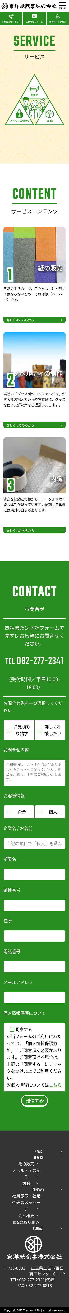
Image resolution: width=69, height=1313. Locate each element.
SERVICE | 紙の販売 (16, 229)
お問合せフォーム (34, 17)
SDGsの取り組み (26, 1223)
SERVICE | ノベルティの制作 (22, 334)
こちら (55, 1085)
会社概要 (26, 1216)
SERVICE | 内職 (13, 439)
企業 (22, 812)
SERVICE (38, 1158)
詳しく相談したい (52, 729)
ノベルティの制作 (26, 1174)
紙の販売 (26, 1164)
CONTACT (38, 1229)
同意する (23, 1029)
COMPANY (38, 1190)
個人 (53, 812)
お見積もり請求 (21, 729)
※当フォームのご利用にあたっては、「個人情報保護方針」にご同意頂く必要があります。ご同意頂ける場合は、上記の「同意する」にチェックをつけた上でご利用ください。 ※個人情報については (34, 1060)
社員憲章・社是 (26, 1196)
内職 (26, 1184)
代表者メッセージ (26, 1206)
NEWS (38, 1152)
